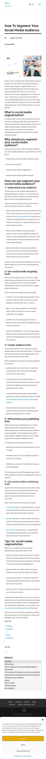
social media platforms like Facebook (21, 399)
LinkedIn (9, 402)
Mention (9, 518)
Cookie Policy (18, 756)
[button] (43, 720)
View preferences (23, 751)
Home (10, 702)
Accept (23, 738)
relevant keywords (21, 216)
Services (19, 702)
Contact (12, 704)
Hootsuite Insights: (13, 507)
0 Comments (9, 44)
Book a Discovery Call (26, 704)
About (27, 702)
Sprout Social (11, 530)
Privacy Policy (27, 756)
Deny (23, 745)
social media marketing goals (15, 608)
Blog (34, 702)
